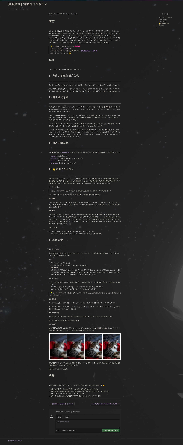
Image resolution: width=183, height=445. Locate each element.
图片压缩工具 (163, 22)
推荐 (51, 16)
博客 (65, 49)
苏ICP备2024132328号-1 (15, 441)
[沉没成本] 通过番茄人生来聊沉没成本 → (105, 404)
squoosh (53, 161)
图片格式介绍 (163, 20)
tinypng (53, 156)
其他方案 (161, 26)
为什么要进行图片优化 (165, 18)
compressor (54, 163)
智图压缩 (54, 158)
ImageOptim (65, 152)
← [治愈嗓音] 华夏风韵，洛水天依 (61, 404)
